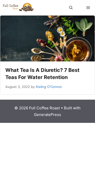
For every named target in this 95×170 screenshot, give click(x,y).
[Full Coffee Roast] (18, 7)
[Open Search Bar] (71, 7)
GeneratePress (47, 114)
